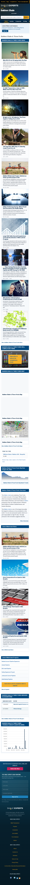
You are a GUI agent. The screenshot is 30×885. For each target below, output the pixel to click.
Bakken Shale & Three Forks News (13, 40)
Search (26, 17)
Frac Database (15, 837)
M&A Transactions (15, 823)
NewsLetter (15, 869)
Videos (15, 840)
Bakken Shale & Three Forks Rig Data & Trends (15, 482)
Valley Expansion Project (8, 672)
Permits (3, 1)
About (15, 848)
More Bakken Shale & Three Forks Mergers (13, 718)
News (6, 21)
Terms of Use (15, 859)
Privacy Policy (15, 862)
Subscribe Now (15, 768)
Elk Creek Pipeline (6, 668)
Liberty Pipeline (6, 665)
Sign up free (15, 796)
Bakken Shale (7, 10)
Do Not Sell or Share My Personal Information (15, 866)
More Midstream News (7, 649)
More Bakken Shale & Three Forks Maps (12, 446)
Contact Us (15, 852)
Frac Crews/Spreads (23, 1)
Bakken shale (7, 495)
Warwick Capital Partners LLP (21, 704)
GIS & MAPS (15, 833)
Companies (18, 21)
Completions (13, 1)
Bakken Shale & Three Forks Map (13, 371)
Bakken (26, 500)
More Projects (5, 689)
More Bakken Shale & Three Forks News (12, 342)
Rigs (8, 1)
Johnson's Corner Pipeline (9, 675)
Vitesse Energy (17, 708)
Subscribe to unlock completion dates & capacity (15, 684)
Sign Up (5, 31)
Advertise (15, 855)
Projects (15, 826)
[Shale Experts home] (9, 5)
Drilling (25, 21)
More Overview (24, 521)
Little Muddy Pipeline (7, 679)
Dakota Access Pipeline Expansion (11, 661)
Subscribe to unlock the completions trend (14, 359)
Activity (11, 21)
